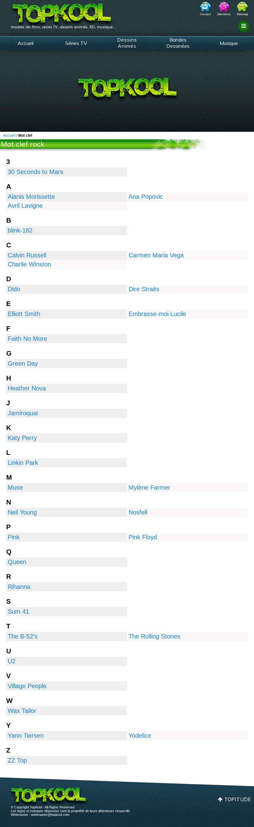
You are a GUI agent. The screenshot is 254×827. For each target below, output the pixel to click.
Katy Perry (22, 437)
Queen (17, 561)
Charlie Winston (29, 264)
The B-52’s (22, 636)
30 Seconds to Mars (35, 171)
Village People (27, 685)
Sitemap (242, 14)
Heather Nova (27, 388)
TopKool (63, 12)
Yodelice (140, 735)
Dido (14, 289)
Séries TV (76, 43)
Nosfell (138, 512)
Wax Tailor (22, 710)
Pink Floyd (143, 537)
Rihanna (19, 586)
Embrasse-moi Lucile (157, 313)
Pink (14, 537)
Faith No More (27, 338)
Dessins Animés (127, 43)
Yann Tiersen (26, 735)
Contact (205, 14)
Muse (15, 487)
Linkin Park (23, 462)
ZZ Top (17, 760)
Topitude (237, 799)
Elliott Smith (24, 313)
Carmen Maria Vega (156, 255)
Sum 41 (18, 611)
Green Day (23, 363)
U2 (11, 661)
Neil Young (22, 512)
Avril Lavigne (25, 205)
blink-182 (20, 230)
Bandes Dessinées (178, 43)
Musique (229, 43)
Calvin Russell (27, 255)
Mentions (223, 14)
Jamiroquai (23, 413)
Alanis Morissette (31, 196)
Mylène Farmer (149, 487)
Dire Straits (144, 289)
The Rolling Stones (154, 636)
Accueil (25, 43)
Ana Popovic (146, 196)
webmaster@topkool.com (50, 814)
